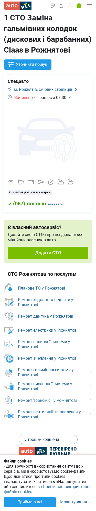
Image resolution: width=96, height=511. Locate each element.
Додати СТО (48, 252)
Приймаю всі (29, 502)
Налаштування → (75, 502)
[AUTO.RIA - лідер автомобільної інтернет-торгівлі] (17, 6)
